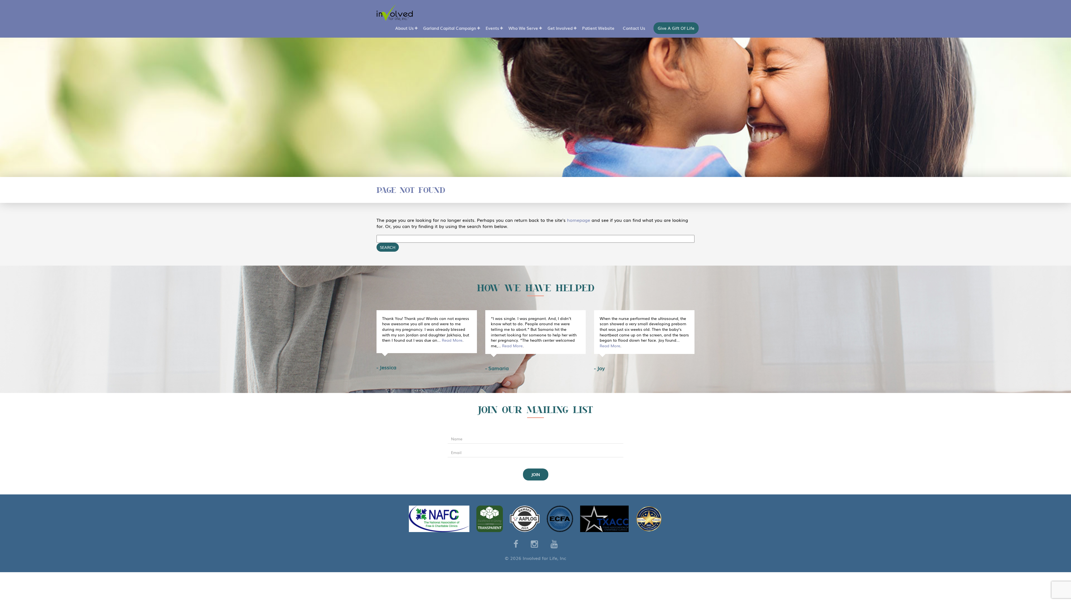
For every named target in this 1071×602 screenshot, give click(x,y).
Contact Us (634, 28)
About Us (404, 28)
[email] (535, 452)
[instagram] (534, 543)
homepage (578, 220)
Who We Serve (523, 28)
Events (492, 28)
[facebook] (515, 543)
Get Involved (560, 28)
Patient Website (598, 28)
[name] (535, 439)
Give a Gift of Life (676, 28)
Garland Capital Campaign (449, 28)
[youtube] (554, 543)
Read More (452, 340)
